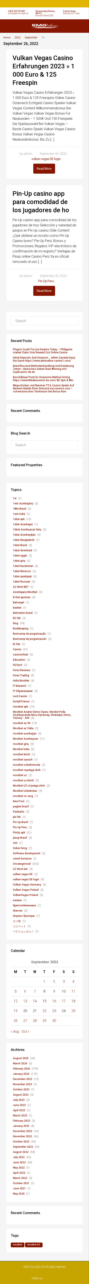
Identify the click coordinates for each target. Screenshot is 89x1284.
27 (25, 1021)
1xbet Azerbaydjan (24, 534)
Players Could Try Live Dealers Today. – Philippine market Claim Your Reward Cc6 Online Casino (42, 351)
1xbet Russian (21, 581)
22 (44, 1011)
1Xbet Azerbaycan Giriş (27, 529)
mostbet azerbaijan (25, 733)
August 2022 (21, 1152)
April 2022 (19, 1172)
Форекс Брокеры (24, 915)
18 (73, 1001)
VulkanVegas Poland (25, 895)
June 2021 (19, 1188)
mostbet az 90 (21, 723)
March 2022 (20, 1178)
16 (54, 1001)
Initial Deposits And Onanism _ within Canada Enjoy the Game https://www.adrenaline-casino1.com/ (44, 359)
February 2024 (21, 1068)
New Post (18, 801)
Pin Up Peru (46, 281)
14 (35, 1001)
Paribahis (18, 811)
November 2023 (22, 1084)
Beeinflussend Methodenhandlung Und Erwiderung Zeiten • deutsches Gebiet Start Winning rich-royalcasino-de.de (43, 369)
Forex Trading (21, 675)
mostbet (17, 1244)
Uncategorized (22, 863)
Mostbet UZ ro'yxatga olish (29, 785)
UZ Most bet (20, 869)
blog (15, 623)
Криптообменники (24, 905)
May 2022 (19, 1167)
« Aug (15, 1031)
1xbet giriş (19, 560)
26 (15, 1021)
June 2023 (19, 1105)
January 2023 (21, 1126)
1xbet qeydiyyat (22, 576)
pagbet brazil (21, 806)
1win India (19, 513)
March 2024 (20, 1063)
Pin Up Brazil (20, 822)
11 (73, 991)
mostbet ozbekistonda (26, 764)
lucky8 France (21, 701)
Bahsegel (18, 602)
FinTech (17, 665)
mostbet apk (20, 706)
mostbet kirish (21, 754)
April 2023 (19, 1110)
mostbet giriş (21, 744)
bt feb (16, 644)
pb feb (17, 816)
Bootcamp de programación (29, 638)
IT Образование (23, 691)
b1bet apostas (21, 597)
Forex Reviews (21, 670)
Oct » (25, 1031)
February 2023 (21, 1120)
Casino (17, 649)
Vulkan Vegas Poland (26, 889)
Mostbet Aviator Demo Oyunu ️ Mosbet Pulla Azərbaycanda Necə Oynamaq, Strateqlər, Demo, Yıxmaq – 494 (42, 714)
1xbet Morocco (22, 571)
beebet (17, 607)
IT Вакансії (19, 685)
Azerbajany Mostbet (25, 592)
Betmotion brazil (23, 612)
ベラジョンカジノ (23, 931)
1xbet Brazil (20, 545)
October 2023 (21, 1089)
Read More (44, 168)
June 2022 (19, 1162)
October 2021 (21, 1183)
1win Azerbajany (23, 503)
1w (14, 498)
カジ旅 (17, 921)
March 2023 (20, 1115)
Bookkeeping (20, 628)
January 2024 (21, 1073)
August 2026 (21, 1058)
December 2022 (22, 1131)
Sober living (20, 848)
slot (15, 842)
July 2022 (19, 1157)
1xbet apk (19, 519)
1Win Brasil (19, 508)
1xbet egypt (20, 555)
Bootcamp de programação (29, 633)
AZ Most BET (21, 586)
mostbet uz (20, 775)
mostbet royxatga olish (27, 770)
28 (35, 1021)
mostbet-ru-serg (23, 796)
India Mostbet (21, 680)
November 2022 (22, 1136)
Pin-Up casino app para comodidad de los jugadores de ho (41, 202)
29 (44, 1021)
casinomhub (20, 654)
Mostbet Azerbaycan (25, 738)
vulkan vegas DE (23, 874)
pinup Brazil (20, 837)
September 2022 (23, 1146)
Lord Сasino (20, 696)
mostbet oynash (23, 759)
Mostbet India (21, 749)
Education (19, 659)
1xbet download (22, 550)
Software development (26, 853)
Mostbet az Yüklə (23, 728)
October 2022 (21, 1141)
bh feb (17, 618)
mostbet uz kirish (23, 780)
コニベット (19, 926)
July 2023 (19, 1099)
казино (17, 900)
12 (15, 1001)
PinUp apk (19, 832)
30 (54, 1021)
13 (25, 1001)
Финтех (17, 910)
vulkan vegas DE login (46, 159)
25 (73, 1011)
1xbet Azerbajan (23, 524)
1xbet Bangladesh (24, 540)
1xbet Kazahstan (23, 566)
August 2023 (21, 1094)
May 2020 (19, 1193)
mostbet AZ (33, 1244)
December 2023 (22, 1079)
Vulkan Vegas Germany (27, 884)
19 (15, 1011)
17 (64, 1001)
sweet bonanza (22, 858)
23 (54, 1011)
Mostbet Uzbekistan (25, 790)
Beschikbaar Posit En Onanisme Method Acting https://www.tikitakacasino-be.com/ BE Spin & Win (43, 379)
